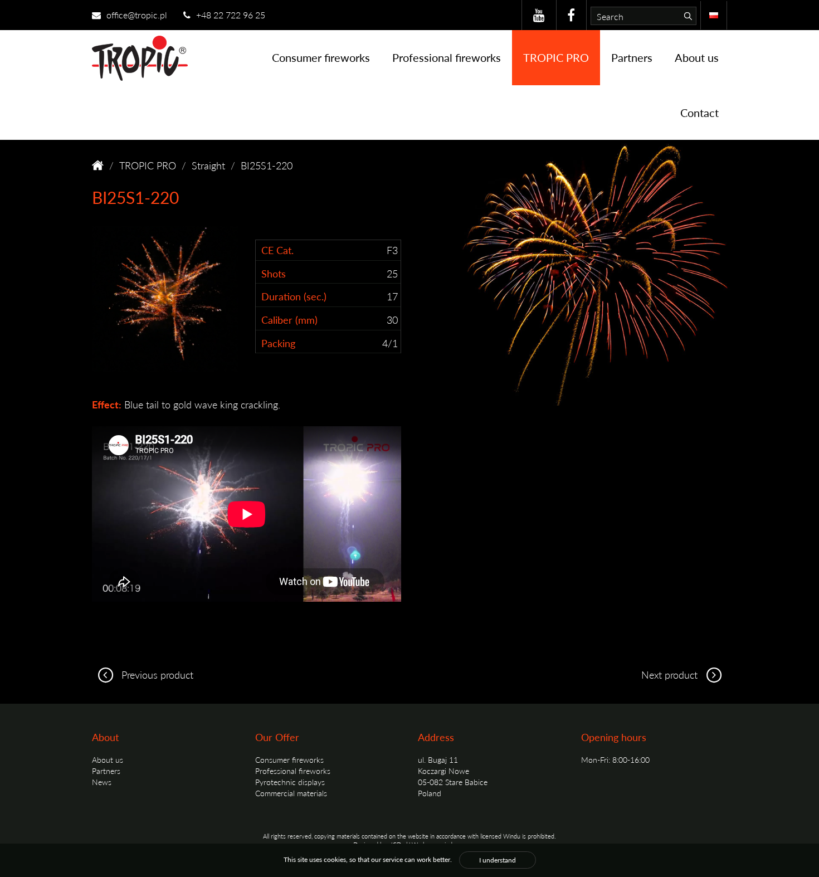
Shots (273, 273)
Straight (208, 165)
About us (697, 57)
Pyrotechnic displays (290, 781)
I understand (497, 860)
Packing (278, 343)
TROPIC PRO (556, 57)
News (101, 781)
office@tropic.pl (135, 14)
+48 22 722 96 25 (229, 14)
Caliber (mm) (289, 320)
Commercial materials (291, 792)
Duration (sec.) (293, 296)
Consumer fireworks (321, 57)
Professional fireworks (446, 57)
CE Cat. (277, 250)
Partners (631, 57)
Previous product (156, 674)
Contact (699, 112)
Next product (670, 674)
